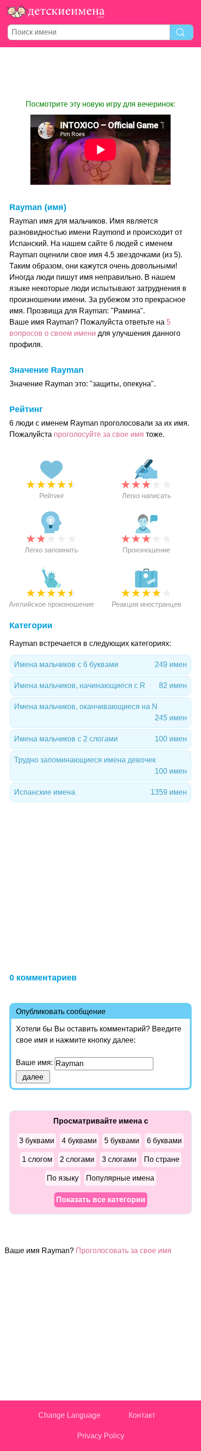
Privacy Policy (100, 1436)
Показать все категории (100, 1200)
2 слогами (77, 1159)
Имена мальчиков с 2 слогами (100, 739)
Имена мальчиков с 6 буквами (100, 664)
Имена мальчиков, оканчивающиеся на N (100, 712)
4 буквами (79, 1141)
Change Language (69, 1415)
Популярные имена (120, 1178)
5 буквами (121, 1141)
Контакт (142, 1415)
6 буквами (164, 1141)
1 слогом (37, 1159)
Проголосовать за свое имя (124, 1251)
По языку (63, 1178)
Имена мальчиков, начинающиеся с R (100, 685)
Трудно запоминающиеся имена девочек (100, 765)
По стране (161, 1159)
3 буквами (36, 1141)
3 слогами (119, 1159)
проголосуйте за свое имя (99, 434)
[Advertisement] (100, 73)
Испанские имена (100, 792)
